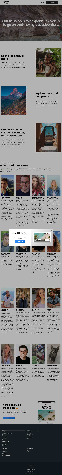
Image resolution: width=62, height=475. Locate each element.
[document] (31, 237)
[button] (51, 230)
